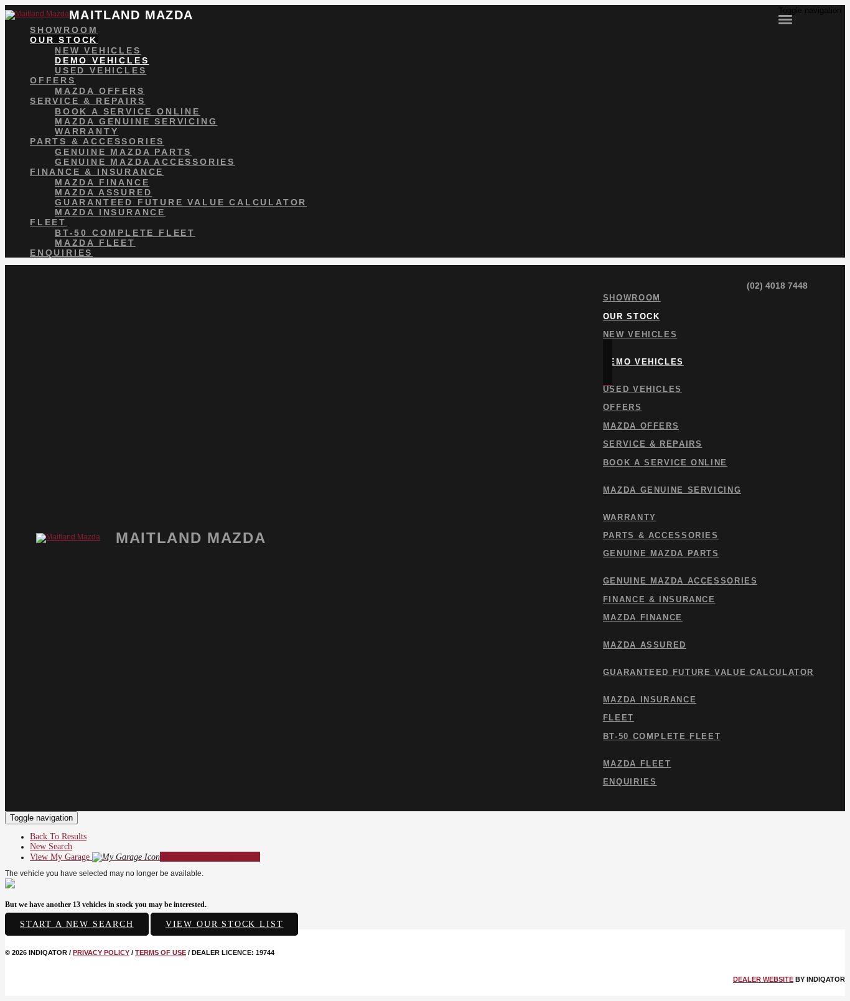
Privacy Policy (101, 952)
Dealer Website (763, 979)
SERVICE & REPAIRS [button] (88, 101)
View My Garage (145, 857)
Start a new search (77, 924)
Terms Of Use (160, 952)
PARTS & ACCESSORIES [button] (97, 141)
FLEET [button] (48, 222)
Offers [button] (53, 80)
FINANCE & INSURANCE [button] (97, 172)
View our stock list (225, 924)
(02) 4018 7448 (776, 286)
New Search (51, 846)
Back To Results (58, 836)
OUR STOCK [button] (64, 40)
